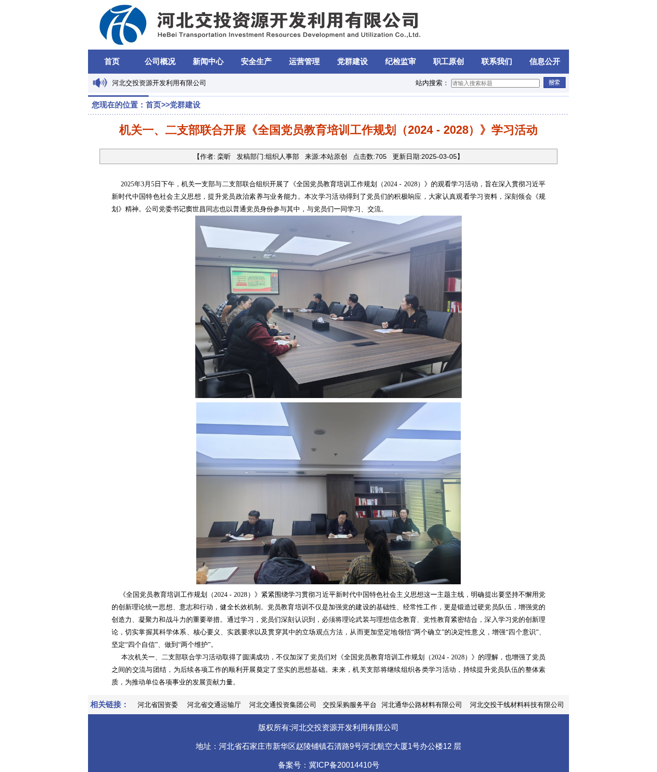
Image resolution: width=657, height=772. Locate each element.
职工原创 (448, 61)
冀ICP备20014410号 (344, 765)
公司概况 (160, 61)
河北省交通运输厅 (214, 704)
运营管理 (304, 61)
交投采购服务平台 (350, 704)
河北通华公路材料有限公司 (421, 704)
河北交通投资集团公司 (282, 704)
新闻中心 (208, 61)
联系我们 (496, 61)
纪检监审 (400, 61)
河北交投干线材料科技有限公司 (517, 704)
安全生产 (256, 61)
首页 (112, 61)
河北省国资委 (158, 704)
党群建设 (352, 61)
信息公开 (545, 61)
